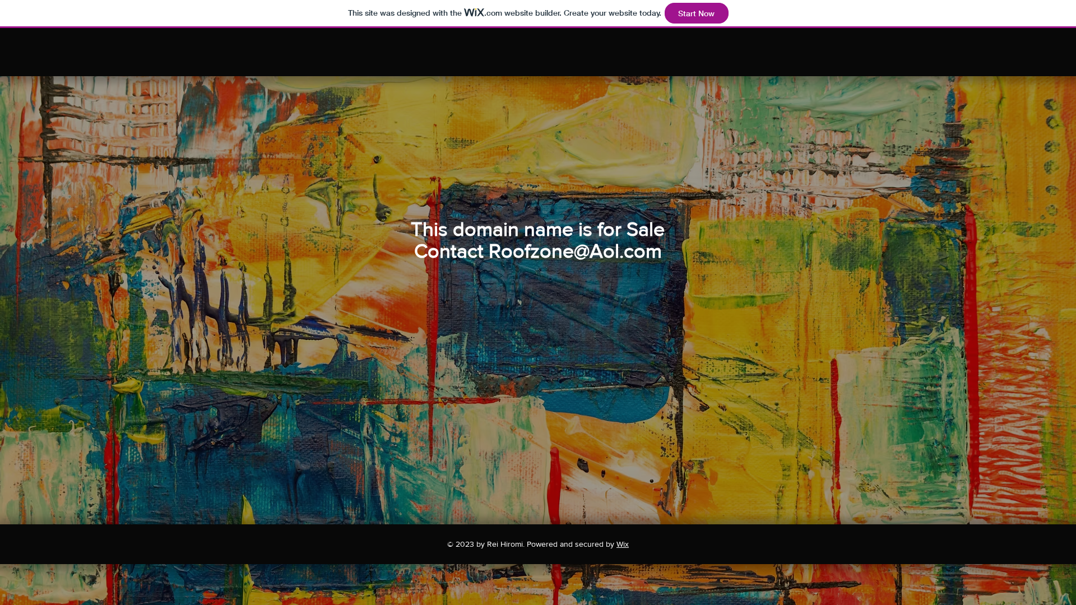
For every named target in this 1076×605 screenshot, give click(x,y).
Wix (622, 543)
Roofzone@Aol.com (575, 251)
